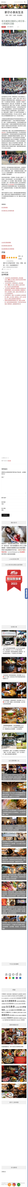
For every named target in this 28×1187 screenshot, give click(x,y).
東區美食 (20, 1015)
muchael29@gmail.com (13, 552)
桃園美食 (10, 1018)
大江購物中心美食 (16, 1012)
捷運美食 (5, 1015)
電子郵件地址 (4, 503)
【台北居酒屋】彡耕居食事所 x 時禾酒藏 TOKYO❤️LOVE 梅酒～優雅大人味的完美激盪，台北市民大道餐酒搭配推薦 (15, 285)
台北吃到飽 (11, 998)
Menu (4, 2)
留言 (3, 477)
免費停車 (24, 994)
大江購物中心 (8, 1012)
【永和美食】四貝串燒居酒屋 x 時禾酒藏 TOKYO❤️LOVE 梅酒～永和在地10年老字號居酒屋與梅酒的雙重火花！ (15, 279)
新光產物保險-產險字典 (7, 245)
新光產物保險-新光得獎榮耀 (8, 248)
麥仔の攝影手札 (10, 26)
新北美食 (11, 1015)
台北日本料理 (21, 1001)
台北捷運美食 (10, 1001)
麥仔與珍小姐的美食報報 (8, 554)
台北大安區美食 (17, 998)
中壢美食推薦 (8, 994)
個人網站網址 (4, 509)
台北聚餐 (17, 1007)
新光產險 (23, 100)
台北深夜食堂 (10, 1003)
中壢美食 (4, 994)
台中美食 (13, 996)
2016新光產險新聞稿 (6, 242)
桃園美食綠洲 (16, 1018)
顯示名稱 (4, 497)
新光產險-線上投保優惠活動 (8, 210)
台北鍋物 (11, 1010)
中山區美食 (19, 994)
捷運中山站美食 (23, 1012)
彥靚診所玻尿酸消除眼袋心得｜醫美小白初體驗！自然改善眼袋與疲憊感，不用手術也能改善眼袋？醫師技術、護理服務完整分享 (15, 302)
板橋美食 (5, 1018)
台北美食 (10, 1006)
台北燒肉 (19, 1003)
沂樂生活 (4, 1171)
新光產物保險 (11, 184)
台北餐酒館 (18, 1010)
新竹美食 (16, 1015)
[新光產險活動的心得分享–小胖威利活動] (14, 37)
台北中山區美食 (19, 996)
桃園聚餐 (20, 1018)
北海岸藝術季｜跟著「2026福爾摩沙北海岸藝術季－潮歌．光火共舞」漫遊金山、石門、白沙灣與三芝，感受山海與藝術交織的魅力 (15, 297)
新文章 (3, 26)
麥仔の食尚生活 (14, 12)
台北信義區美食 (6, 998)
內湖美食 (9, 996)
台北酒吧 (7, 1010)
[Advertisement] (14, 63)
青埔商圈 (22, 1020)
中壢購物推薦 (14, 994)
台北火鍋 (15, 1003)
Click (26, 593)
